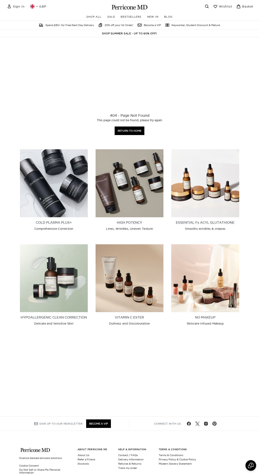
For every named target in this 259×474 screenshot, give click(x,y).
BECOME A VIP (98, 423)
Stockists (83, 463)
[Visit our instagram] (206, 423)
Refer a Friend (86, 459)
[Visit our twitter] (197, 423)
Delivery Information (131, 459)
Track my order (127, 468)
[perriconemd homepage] (129, 7)
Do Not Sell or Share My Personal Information (39, 471)
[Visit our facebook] (189, 423)
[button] (251, 465)
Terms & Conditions (171, 455)
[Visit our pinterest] (214, 423)
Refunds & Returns (129, 463)
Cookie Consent (29, 465)
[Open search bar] (207, 6)
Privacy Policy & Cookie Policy (177, 459)
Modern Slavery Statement (175, 463)
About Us (83, 455)
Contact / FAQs (128, 455)
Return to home (129, 130)
